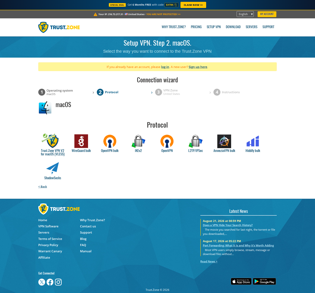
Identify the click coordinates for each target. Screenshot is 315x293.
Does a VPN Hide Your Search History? (228, 225)
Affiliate (44, 257)
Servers (251, 27)
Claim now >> (193, 5)
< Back (42, 186)
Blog (83, 239)
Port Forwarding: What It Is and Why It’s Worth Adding (238, 245)
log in (165, 67)
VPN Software (48, 226)
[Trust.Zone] (59, 27)
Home (42, 220)
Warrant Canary (50, 251)
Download (233, 27)
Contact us (88, 226)
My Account (267, 14)
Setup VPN (214, 27)
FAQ (83, 245)
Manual (86, 251)
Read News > (208, 261)
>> (163, 14)
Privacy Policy (48, 245)
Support (268, 27)
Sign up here (198, 67)
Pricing (196, 27)
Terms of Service (50, 239)
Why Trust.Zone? (174, 27)
